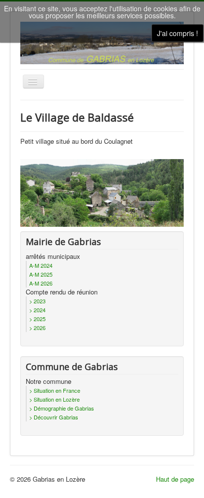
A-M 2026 (40, 283)
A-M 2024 (40, 265)
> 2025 (37, 319)
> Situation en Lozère (54, 399)
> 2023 (37, 301)
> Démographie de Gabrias (61, 408)
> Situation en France (54, 390)
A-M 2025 (40, 274)
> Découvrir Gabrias (53, 417)
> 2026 (37, 328)
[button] (175, 470)
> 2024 (37, 310)
